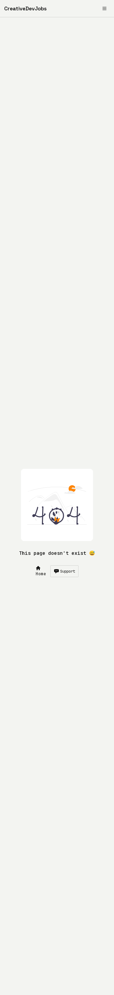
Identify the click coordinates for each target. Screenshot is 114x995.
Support (67, 571)
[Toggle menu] (104, 8)
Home (41, 574)
